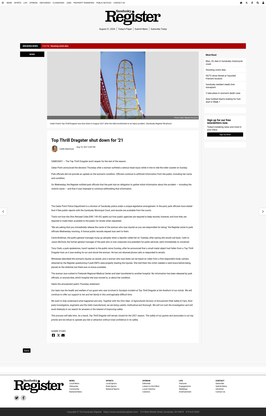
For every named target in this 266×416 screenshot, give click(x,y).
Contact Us (220, 391)
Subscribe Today (159, 28)
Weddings (183, 389)
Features (183, 383)
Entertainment (185, 391)
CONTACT (220, 380)
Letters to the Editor (150, 386)
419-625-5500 (192, 411)
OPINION (146, 380)
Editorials (146, 383)
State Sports (111, 386)
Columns (146, 391)
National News (75, 391)
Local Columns (148, 389)
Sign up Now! (225, 134)
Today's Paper (125, 28)
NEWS (72, 380)
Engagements (185, 386)
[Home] (241, 3)
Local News (74, 383)
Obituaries (73, 386)
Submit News (141, 28)
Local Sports (111, 383)
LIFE (181, 380)
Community (74, 389)
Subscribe (220, 383)
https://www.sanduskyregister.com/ (120, 411)
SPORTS (109, 380)
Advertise (220, 389)
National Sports (112, 389)
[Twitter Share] (58, 335)
